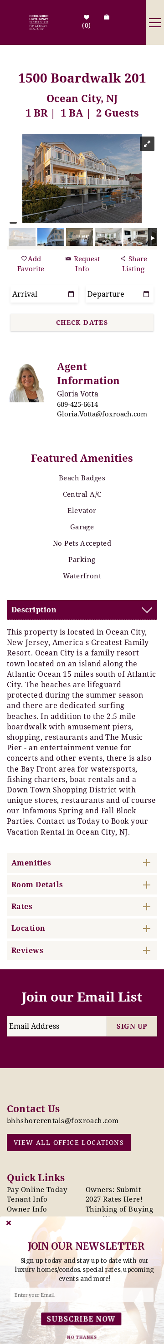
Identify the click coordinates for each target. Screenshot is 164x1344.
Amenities (31, 863)
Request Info (86, 263)
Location (28, 928)
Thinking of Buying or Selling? (119, 1213)
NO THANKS (82, 1337)
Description (33, 610)
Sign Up (132, 1026)
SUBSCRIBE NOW (81, 1319)
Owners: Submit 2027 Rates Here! (114, 1194)
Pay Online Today (37, 1189)
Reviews (27, 950)
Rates (21, 906)
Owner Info (27, 1208)
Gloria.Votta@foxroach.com (102, 413)
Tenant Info (27, 1198)
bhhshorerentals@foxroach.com (63, 1120)
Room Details (37, 884)
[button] (84, 1269)
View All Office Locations (69, 1142)
